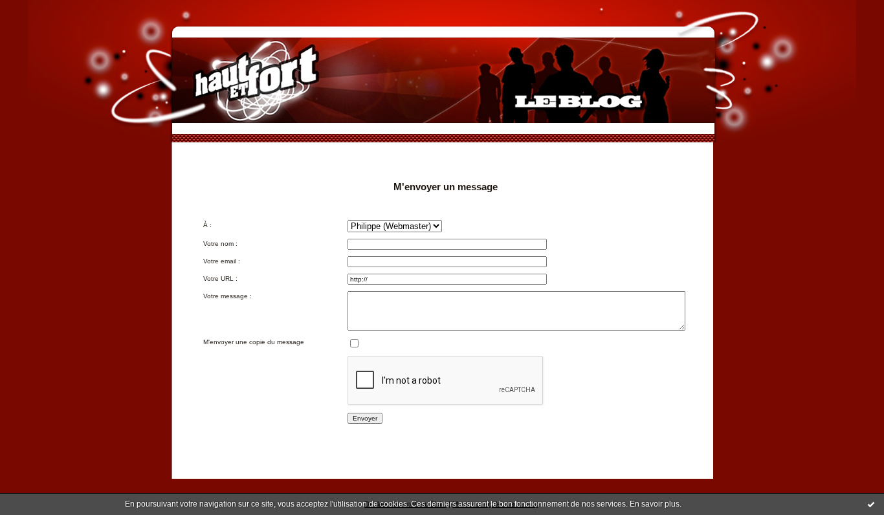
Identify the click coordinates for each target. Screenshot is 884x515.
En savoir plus (655, 504)
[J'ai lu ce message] (871, 504)
